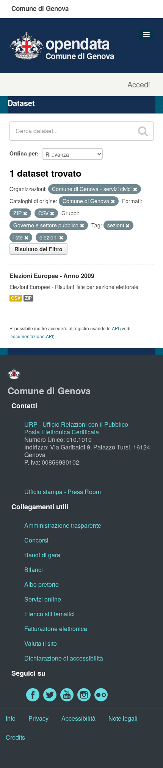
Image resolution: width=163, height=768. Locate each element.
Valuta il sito (40, 643)
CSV (15, 298)
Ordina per (23, 153)
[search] (143, 131)
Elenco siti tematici (49, 613)
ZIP (28, 298)
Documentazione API (31, 336)
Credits (15, 737)
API (115, 328)
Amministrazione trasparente (62, 525)
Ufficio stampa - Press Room (62, 491)
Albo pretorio (41, 584)
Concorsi (36, 540)
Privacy (38, 718)
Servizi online (42, 599)
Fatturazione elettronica (55, 628)
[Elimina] (135, 189)
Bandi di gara (42, 554)
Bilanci (33, 569)
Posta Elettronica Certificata (61, 432)
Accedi (138, 84)
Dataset (21, 102)
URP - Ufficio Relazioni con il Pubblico (76, 424)
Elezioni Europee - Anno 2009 (51, 275)
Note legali (123, 718)
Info (11, 718)
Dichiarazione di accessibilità (63, 658)
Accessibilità (78, 718)
